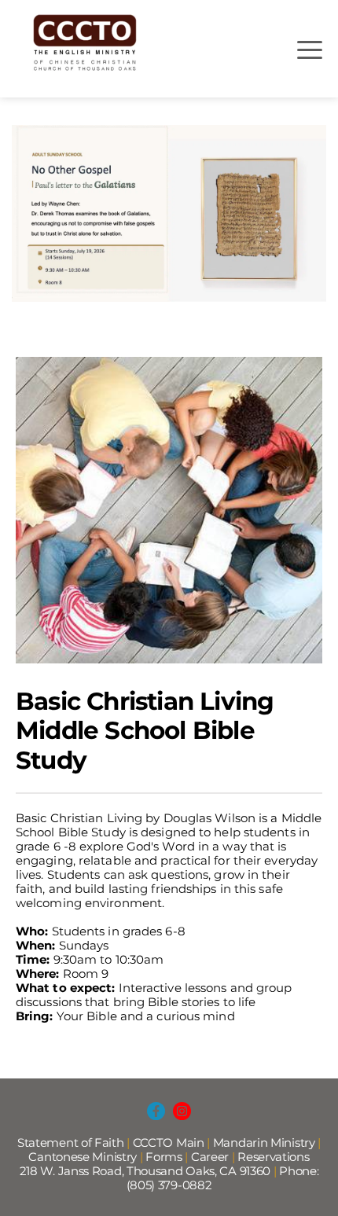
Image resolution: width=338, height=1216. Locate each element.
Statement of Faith (70, 1142)
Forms (163, 1156)
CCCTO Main (168, 1142)
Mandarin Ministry (264, 1142)
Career (210, 1156)
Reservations (273, 1156)
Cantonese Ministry (83, 1156)
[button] (309, 49)
